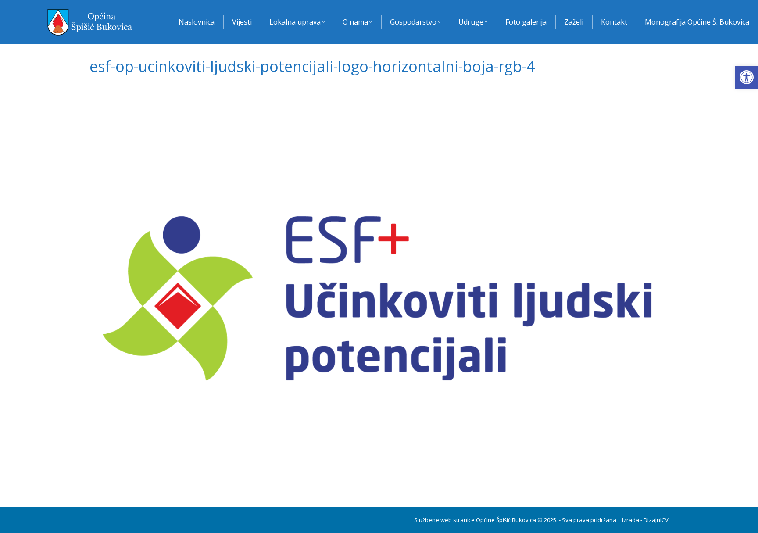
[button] (746, 77)
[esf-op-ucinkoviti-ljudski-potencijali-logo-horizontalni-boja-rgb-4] (379, 295)
